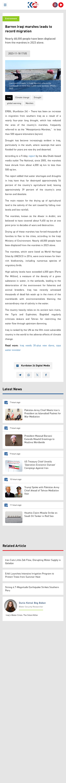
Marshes (29, 103)
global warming (14, 103)
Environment (11, 19)
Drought (37, 98)
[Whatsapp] (28, 375)
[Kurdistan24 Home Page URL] (33, 5)
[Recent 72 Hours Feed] (55, 4)
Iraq (9, 98)
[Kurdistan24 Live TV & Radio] (60, 4)
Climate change (22, 98)
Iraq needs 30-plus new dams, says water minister (33, 347)
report (32, 156)
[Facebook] (46, 375)
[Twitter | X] (37, 375)
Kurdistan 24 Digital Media (35, 365)
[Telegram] (20, 375)
